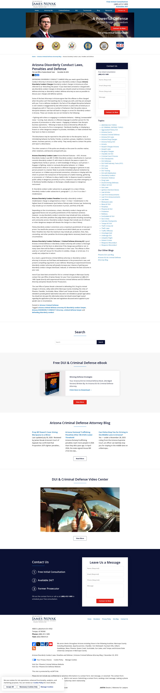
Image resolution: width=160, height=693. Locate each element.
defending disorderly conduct (43, 312)
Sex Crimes (105, 219)
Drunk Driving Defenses (109, 183)
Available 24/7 (122, 6)
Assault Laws (106, 149)
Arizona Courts (106, 132)
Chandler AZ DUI (107, 154)
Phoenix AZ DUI (106, 209)
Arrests (104, 144)
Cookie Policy (58, 660)
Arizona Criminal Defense (49, 305)
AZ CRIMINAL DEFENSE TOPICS (112, 127)
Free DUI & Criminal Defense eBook (80, 363)
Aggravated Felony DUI (109, 130)
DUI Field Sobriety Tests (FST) (112, 163)
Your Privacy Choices (44, 660)
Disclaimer (97, 619)
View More (80, 402)
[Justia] (46, 644)
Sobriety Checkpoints (109, 221)
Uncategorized (106, 233)
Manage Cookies (71, 660)
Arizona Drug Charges (109, 139)
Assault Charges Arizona (110, 147)
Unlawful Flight (106, 238)
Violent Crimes (106, 240)
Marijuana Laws (107, 202)
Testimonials (87, 10)
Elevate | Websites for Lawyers (114, 688)
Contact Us (121, 10)
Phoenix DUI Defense (46, 667)
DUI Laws (104, 166)
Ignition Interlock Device (110, 190)
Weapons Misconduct (109, 243)
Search (101, 342)
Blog (98, 10)
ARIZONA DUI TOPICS (109, 125)
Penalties (104, 207)
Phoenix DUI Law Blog (106, 255)
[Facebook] (34, 644)
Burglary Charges (107, 151)
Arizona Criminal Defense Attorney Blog (49, 56)
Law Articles (105, 192)
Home (37, 10)
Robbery (104, 214)
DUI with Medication (108, 173)
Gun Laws (104, 187)
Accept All (10, 687)
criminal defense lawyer (73, 310)
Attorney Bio (48, 10)
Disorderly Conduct (108, 175)
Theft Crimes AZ (107, 226)
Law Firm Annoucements (110, 195)
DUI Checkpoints (107, 159)
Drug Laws (105, 180)
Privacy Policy (106, 619)
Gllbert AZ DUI (106, 185)
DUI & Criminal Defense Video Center (80, 479)
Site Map (116, 619)
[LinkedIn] (42, 644)
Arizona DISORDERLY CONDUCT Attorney (47, 310)
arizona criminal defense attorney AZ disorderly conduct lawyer (62, 308)
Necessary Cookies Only (28, 687)
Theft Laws (105, 228)
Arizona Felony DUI (108, 142)
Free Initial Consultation (117, 2)
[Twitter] (38, 644)
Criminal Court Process (109, 156)
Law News (105, 199)
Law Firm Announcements (110, 197)
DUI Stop (104, 168)
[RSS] (34, 648)
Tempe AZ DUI (106, 223)
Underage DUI (106, 235)
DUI (76, 10)
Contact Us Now (119, 28)
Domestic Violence (108, 178)
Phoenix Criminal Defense (48, 664)
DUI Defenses (106, 161)
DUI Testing (105, 171)
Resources (108, 10)
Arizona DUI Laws (107, 137)
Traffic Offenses (107, 231)
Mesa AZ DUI (105, 204)
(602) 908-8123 (42, 637)
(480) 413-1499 (121, 4)
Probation (105, 211)
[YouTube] (50, 644)
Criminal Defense (64, 10)
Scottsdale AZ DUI (107, 216)
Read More (80, 459)
